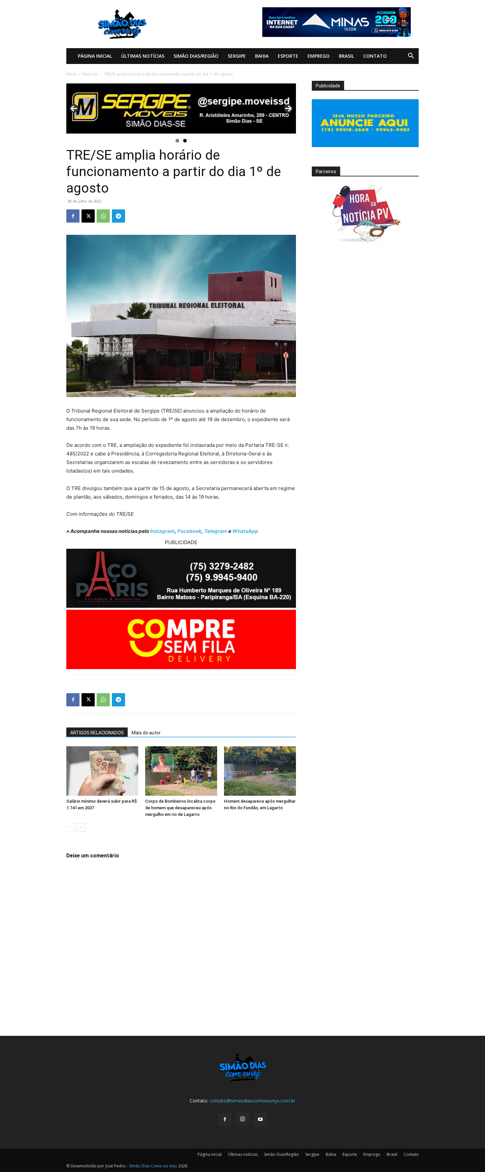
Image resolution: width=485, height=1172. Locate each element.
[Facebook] (73, 216)
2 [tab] (185, 140)
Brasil (346, 56)
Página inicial (95, 56)
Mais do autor (146, 732)
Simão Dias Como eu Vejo (153, 1166)
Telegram (215, 531)
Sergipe (237, 56)
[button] (411, 56)
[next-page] (81, 827)
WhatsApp (245, 531)
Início (71, 74)
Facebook (190, 531)
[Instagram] (242, 1119)
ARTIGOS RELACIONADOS (97, 732)
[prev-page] (70, 827)
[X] (88, 216)
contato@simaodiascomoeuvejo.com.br (252, 1100)
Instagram (162, 531)
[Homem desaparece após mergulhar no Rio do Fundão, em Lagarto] (260, 771)
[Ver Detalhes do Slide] (181, 108)
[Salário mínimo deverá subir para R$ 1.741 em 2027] (102, 771)
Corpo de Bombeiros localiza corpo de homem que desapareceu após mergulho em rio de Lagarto (180, 808)
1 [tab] (177, 140)
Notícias (90, 74)
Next (288, 108)
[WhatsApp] (103, 216)
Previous (74, 108)
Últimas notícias (142, 56)
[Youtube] (260, 1119)
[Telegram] (118, 216)
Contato (375, 56)
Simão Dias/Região (196, 56)
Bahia (262, 56)
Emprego (318, 56)
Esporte (288, 56)
